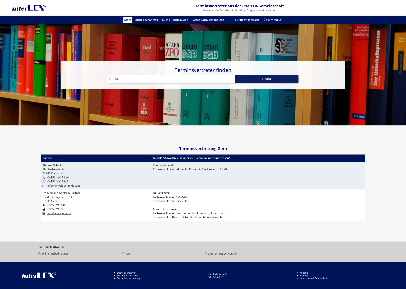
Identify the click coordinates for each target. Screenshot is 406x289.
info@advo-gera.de (59, 213)
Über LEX (273, 20)
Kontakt (304, 272)
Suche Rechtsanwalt (175, 20)
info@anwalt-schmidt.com (63, 185)
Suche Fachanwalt (146, 20)
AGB (127, 253)
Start (127, 20)
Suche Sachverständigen (208, 20)
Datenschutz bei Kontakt (222, 253)
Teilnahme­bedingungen (56, 253)
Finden (266, 79)
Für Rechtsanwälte (247, 20)
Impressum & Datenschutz (314, 278)
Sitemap (304, 275)
